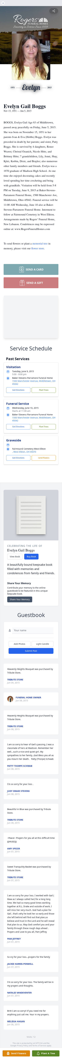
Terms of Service (39, 1045)
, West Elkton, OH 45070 (24, 451)
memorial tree (40, 243)
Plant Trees (43, 390)
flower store (37, 248)
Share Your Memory (20, 599)
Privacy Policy (22, 1045)
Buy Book (31, 556)
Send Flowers (43, 458)
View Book (15, 556)
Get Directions (18, 390)
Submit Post (31, 650)
